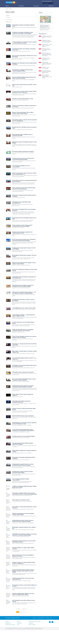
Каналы (18, 621)
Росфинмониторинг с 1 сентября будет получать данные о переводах (47, 43)
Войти (43, 1)
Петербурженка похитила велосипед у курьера (46, 66)
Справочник (31, 623)
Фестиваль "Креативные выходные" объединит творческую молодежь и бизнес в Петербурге (47, 75)
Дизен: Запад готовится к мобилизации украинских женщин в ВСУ (46, 57)
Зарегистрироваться (48, 1)
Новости (7, 5)
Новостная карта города (10, 624)
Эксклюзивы (21, 5)
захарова (10, 19)
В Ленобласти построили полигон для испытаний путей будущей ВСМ (46, 48)
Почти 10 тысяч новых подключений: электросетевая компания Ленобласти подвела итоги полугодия (46, 53)
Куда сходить (36, 5)
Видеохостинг (8, 623)
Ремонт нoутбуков (32, 624)
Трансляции (51, 5)
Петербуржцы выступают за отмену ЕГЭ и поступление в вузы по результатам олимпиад (47, 39)
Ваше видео (19, 623)
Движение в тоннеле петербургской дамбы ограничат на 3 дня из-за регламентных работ (47, 62)
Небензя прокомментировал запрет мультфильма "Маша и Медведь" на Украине (46, 70)
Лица (18, 624)
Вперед (24, 608)
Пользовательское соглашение (34, 621)
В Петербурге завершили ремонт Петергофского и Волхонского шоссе (47, 35)
